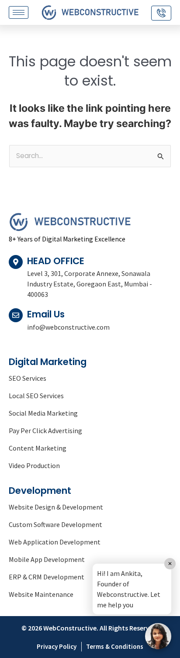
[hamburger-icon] (18, 12)
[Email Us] (16, 315)
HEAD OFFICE (55, 261)
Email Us (46, 314)
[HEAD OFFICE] (16, 262)
